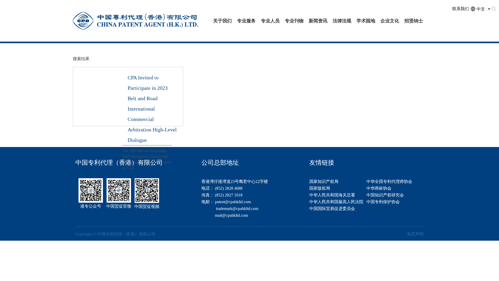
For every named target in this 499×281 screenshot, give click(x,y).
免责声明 (415, 234)
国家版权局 (319, 188)
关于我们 (222, 20)
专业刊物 (294, 20)
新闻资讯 (318, 20)
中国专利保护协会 (383, 202)
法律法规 (342, 20)
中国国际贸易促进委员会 (332, 208)
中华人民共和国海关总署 (332, 195)
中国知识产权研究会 (385, 195)
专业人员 (270, 20)
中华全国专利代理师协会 (389, 181)
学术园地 (366, 20)
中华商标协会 (378, 188)
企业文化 (389, 20)
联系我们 (460, 9)
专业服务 (246, 20)
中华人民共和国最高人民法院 (336, 202)
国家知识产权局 (323, 181)
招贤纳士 (413, 20)
